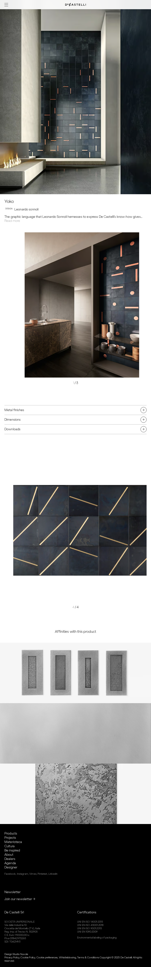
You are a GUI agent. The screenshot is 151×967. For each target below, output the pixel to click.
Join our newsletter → (19, 899)
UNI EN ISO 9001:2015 (89, 928)
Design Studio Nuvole (16, 954)
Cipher (75, 673)
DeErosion (75, 794)
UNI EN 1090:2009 (87, 931)
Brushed (75, 733)
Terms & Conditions (88, 957)
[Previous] (41, 304)
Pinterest (42, 873)
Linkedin (52, 873)
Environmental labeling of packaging (97, 937)
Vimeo (32, 873)
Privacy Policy (11, 957)
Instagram (22, 873)
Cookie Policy (27, 957)
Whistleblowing (67, 957)
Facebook (10, 873)
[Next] (109, 304)
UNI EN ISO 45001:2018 (90, 925)
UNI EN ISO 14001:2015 (90, 921)
